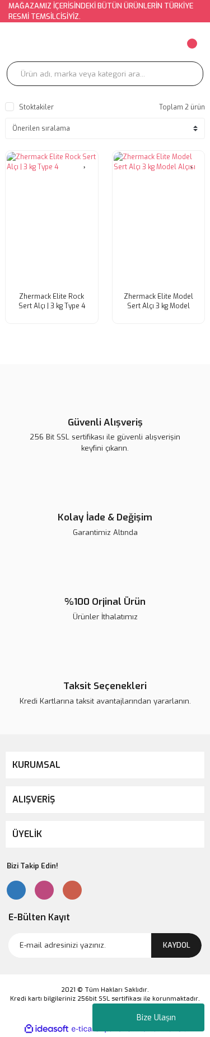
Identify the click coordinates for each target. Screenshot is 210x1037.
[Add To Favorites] (85, 161)
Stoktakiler (36, 107)
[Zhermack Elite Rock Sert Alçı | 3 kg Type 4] (52, 219)
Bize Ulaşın (156, 1017)
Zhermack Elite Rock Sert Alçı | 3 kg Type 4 (51, 301)
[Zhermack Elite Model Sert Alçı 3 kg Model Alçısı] (159, 219)
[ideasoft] (46, 1029)
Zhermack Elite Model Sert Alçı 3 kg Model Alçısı (158, 301)
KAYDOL (176, 945)
